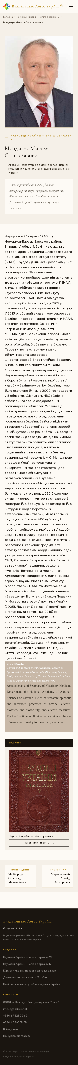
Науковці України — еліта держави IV (27, 964)
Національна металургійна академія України (31, 984)
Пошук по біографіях (16, 1036)
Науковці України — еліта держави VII (27, 957)
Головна (8, 16)
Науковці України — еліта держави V (38, 16)
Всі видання (10, 1029)
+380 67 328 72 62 (15, 1015)
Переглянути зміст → (39, 842)
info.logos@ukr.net (15, 1009)
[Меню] (71, 6)
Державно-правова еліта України (25, 977)
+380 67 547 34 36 (15, 1022)
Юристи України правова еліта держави (29, 970)
